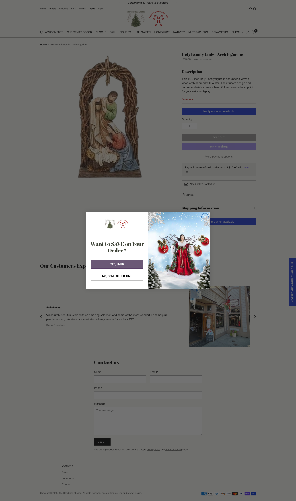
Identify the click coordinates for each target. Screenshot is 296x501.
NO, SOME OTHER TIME (117, 276)
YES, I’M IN (117, 264)
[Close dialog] (204, 216)
